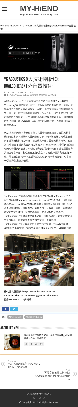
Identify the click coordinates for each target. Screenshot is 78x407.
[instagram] (43, 398)
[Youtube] (40, 398)
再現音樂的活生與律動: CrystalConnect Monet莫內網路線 (52, 375)
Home (6, 25)
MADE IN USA (15, 317)
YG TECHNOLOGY (34, 317)
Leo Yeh (10, 92)
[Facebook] (37, 398)
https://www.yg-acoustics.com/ (39, 295)
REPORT (15, 25)
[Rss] (33, 398)
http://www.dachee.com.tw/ (39, 291)
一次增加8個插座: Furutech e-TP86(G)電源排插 (24, 364)
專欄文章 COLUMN (47, 95)
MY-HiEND (39, 8)
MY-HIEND (45, 393)
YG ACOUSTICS (22, 95)
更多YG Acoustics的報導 (17, 299)
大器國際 (34, 95)
